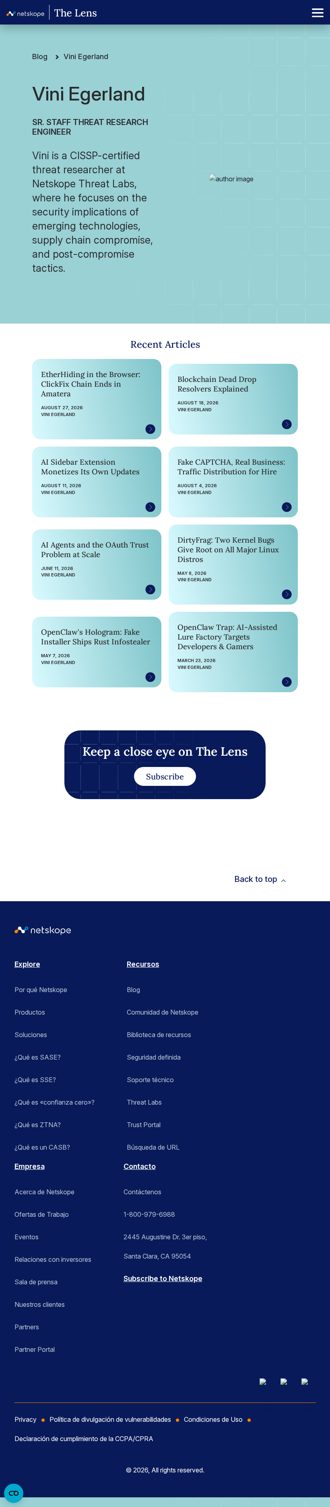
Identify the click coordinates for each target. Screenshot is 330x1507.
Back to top (255, 879)
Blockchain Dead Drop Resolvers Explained (216, 384)
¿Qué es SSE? (35, 1080)
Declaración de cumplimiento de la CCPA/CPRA (83, 1439)
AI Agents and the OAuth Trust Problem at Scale (95, 549)
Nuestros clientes (39, 1304)
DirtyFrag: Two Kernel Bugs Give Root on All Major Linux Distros (228, 549)
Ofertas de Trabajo (41, 1214)
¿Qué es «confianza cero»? (54, 1102)
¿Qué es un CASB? (42, 1147)
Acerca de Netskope (44, 1192)
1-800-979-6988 (149, 1214)
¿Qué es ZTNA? (37, 1125)
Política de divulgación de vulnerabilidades (110, 1419)
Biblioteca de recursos (159, 1035)
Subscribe (165, 776)
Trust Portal (144, 1125)
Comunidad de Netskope (162, 1012)
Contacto (140, 1166)
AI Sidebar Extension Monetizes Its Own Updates (90, 466)
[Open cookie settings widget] (13, 1493)
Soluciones (30, 1035)
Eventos (26, 1237)
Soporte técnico (150, 1080)
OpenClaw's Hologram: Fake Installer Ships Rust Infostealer (95, 636)
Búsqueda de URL (153, 1147)
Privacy (25, 1419)
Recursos (143, 964)
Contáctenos (142, 1192)
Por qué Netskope (40, 990)
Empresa (29, 1166)
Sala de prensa (36, 1282)
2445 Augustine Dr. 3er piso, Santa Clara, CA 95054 (165, 1240)
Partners (26, 1327)
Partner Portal (34, 1349)
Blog (39, 56)
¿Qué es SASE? (37, 1057)
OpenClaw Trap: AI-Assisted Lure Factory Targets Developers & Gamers (227, 636)
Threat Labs (144, 1102)
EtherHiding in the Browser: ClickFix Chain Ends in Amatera (90, 383)
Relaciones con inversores (52, 1259)
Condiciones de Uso (213, 1419)
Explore (27, 964)
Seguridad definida (154, 1057)
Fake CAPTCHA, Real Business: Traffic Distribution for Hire (231, 466)
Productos (29, 1012)
